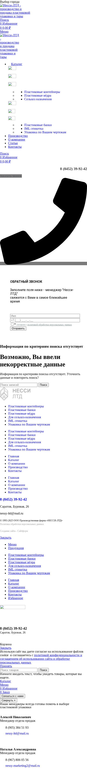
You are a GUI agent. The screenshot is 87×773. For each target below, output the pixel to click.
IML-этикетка (33, 128)
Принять (6, 666)
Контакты (15, 471)
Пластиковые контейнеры (42, 92)
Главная (13, 456)
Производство (18, 467)
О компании (16, 463)
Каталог (13, 460)
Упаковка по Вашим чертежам (45, 132)
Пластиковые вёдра (37, 95)
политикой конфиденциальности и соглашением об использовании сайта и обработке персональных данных (41, 658)
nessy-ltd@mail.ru (17, 733)
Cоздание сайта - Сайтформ (14, 531)
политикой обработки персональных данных (49, 324)
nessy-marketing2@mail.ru (22, 765)
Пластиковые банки (38, 125)
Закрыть (5, 537)
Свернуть (9, 700)
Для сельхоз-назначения (24, 417)
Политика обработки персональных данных (22, 524)
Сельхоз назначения (38, 99)
